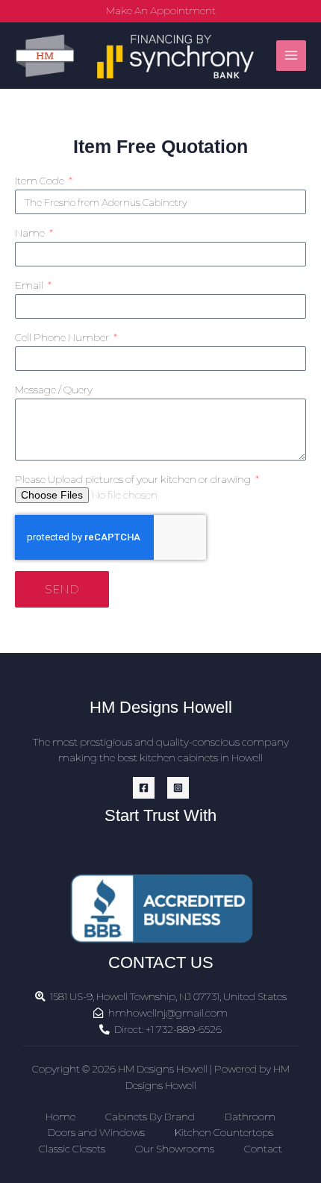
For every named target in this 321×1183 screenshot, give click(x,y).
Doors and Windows (96, 1132)
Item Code (40, 181)
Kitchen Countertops (224, 1132)
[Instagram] (178, 788)
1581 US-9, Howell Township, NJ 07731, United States (168, 996)
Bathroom (250, 1117)
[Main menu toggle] (291, 55)
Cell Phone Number (63, 337)
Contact (263, 1149)
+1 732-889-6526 (184, 1029)
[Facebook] (144, 788)
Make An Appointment (161, 10)
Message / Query (54, 390)
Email (30, 285)
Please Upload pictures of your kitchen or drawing (134, 479)
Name (31, 233)
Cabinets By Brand (150, 1117)
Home (60, 1117)
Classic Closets (72, 1149)
